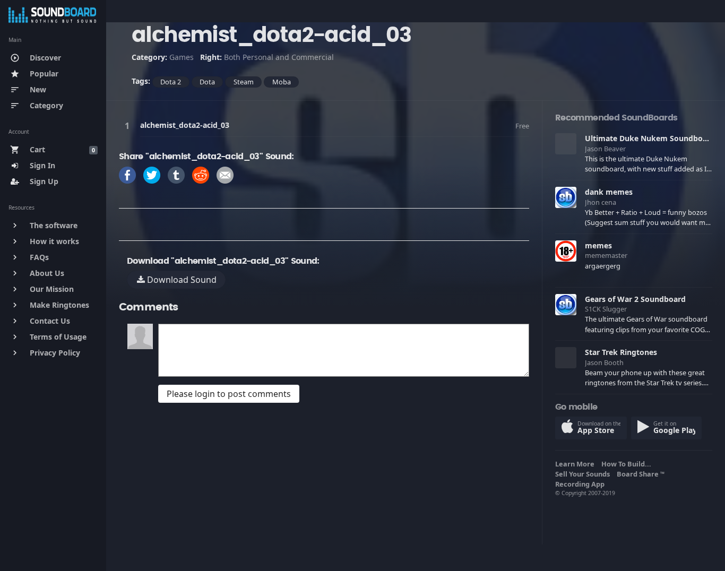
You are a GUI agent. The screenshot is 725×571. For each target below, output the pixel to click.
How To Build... (627, 464)
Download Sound (181, 280)
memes (598, 245)
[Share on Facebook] (127, 174)
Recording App (581, 484)
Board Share (640, 474)
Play (129, 125)
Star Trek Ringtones (621, 352)
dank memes (609, 192)
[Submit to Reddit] (200, 174)
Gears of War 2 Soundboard (635, 299)
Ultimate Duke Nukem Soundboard (650, 138)
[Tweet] (151, 174)
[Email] (225, 174)
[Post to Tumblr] (176, 174)
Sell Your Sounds (584, 474)
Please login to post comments (229, 394)
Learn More (576, 464)
